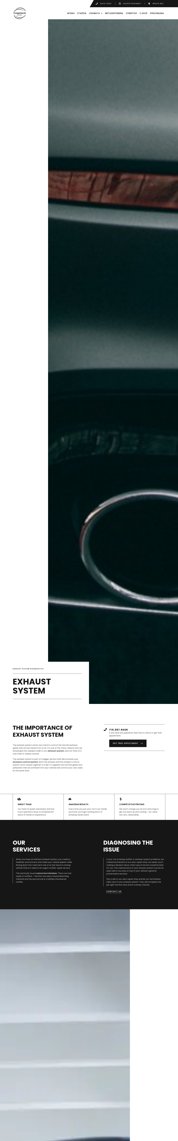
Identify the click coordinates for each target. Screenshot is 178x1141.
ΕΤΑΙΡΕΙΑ (81, 13)
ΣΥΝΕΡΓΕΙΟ (131, 13)
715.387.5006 (118, 729)
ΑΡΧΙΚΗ (71, 13)
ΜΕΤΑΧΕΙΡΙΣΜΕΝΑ (114, 13)
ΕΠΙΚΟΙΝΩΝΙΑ (157, 13)
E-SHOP (143, 13)
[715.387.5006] (105, 729)
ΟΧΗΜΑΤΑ (94, 13)
